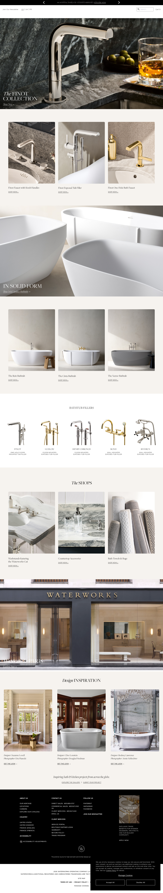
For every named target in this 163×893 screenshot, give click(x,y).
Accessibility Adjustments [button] (34, 841)
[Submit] (139, 9)
